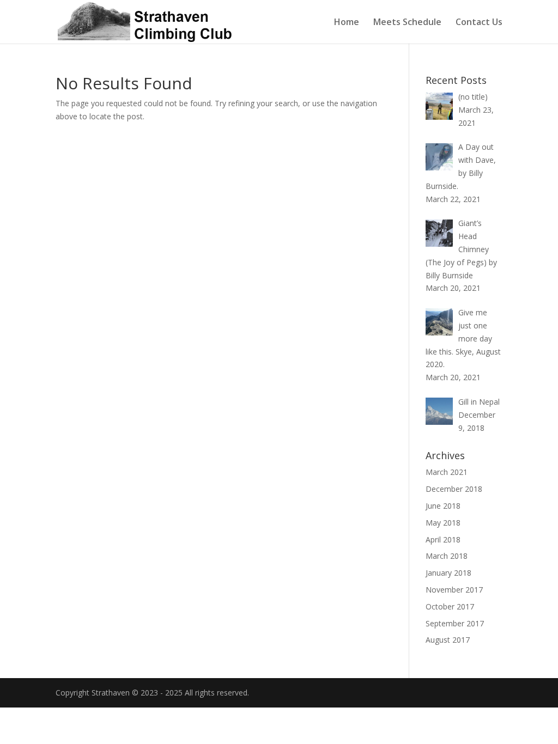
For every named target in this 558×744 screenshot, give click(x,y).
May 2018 (443, 522)
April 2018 (443, 539)
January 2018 (448, 573)
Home (346, 23)
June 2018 (443, 506)
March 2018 (447, 556)
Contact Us (479, 23)
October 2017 (450, 606)
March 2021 (447, 472)
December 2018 (454, 489)
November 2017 (454, 589)
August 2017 (448, 640)
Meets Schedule (407, 23)
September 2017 (455, 623)
